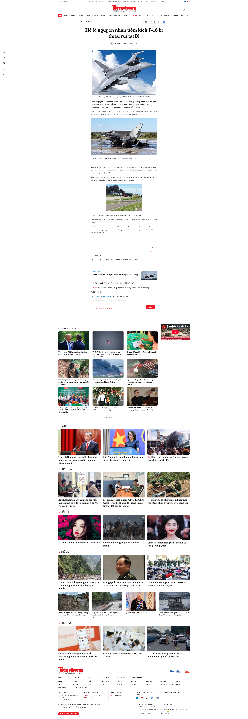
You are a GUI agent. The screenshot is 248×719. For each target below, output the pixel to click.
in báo (155, 22)
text (150, 22)
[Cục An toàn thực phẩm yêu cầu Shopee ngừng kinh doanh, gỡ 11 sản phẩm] (79, 638)
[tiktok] (148, 698)
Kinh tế (72, 15)
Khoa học (167, 15)
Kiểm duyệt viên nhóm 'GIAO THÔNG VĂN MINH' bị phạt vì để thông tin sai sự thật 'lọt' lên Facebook (123, 502)
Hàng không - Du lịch (166, 684)
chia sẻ (146, 22)
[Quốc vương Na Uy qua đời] (141, 601)
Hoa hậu (175, 15)
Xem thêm (188, 15)
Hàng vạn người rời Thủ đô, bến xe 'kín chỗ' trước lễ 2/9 (167, 458)
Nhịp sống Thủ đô (63, 688)
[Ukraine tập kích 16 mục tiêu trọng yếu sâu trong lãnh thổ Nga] (108, 368)
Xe (140, 15)
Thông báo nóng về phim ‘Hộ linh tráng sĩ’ (121, 544)
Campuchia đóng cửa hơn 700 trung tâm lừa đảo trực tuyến (166, 584)
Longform (121, 678)
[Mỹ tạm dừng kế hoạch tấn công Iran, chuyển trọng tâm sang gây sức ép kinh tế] (142, 368)
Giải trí (152, 15)
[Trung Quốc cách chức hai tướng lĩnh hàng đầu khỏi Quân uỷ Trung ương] (124, 567)
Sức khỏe (95, 15)
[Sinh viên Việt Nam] (176, 672)
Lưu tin (4, 63)
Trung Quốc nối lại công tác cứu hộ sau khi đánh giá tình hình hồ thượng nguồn (79, 585)
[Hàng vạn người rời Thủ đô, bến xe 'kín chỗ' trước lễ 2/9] (168, 441)
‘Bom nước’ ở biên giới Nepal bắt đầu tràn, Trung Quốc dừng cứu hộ (174, 613)
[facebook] (185, 1)
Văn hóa (145, 15)
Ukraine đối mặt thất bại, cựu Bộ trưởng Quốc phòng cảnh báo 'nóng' (141, 408)
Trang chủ (60, 15)
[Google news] (158, 698)
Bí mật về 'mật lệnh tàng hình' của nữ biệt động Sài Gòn (141, 353)
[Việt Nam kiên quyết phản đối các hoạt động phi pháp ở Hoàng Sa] (124, 441)
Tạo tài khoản (107, 296)
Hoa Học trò (142, 1)
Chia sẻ (4, 58)
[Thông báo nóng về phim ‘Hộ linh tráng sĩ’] (124, 527)
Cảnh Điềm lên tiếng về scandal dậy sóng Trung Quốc (166, 544)
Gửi (150, 307)
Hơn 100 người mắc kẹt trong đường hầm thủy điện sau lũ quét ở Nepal (73, 613)
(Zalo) (98, 695)
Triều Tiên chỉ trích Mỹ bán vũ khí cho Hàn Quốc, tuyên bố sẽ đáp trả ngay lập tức (107, 354)
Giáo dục (159, 15)
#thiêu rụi (109, 260)
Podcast (105, 678)
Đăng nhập (95, 296)
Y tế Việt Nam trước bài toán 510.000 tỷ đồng (123, 655)
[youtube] (188, 1)
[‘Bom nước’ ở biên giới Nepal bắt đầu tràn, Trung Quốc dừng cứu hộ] (174, 601)
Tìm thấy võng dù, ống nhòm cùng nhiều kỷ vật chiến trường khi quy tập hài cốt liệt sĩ (73, 382)
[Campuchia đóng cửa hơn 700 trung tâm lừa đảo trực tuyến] (168, 567)
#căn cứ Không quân (124, 260)
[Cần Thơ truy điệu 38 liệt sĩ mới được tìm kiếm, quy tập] (108, 396)
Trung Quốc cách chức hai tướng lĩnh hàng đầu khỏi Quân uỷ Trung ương (123, 584)
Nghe (4, 52)
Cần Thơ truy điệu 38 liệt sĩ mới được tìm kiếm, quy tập (107, 408)
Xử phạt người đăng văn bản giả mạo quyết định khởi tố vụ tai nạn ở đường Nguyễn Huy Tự (78, 502)
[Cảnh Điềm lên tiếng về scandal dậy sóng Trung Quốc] (168, 527)
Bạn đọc (148, 684)
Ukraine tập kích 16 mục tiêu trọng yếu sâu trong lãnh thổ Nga (107, 381)
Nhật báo (76, 678)
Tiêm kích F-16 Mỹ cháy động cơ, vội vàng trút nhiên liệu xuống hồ (124, 288)
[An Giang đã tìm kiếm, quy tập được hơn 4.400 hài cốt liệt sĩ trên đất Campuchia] (73, 396)
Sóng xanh (80, 15)
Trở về (4, 74)
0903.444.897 (116, 695)
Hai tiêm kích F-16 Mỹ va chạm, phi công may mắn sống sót (115, 275)
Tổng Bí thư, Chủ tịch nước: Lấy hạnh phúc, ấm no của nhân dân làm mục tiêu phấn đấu (78, 459)
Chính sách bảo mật (173, 692)
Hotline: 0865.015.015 (96, 1)
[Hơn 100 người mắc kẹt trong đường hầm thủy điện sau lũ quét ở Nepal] (73, 601)
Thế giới (102, 15)
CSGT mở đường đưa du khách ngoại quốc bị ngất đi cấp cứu (165, 655)
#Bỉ (136, 260)
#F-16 (94, 260)
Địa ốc (88, 15)
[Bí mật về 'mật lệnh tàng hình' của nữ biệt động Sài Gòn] (142, 340)
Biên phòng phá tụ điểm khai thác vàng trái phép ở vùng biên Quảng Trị (167, 501)
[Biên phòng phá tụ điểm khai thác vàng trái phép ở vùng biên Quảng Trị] (168, 484)
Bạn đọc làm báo (69, 714)
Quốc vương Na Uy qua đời (136, 612)
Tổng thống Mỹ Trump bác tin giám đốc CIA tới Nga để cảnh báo (72, 353)
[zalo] (152, 698)
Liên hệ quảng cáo (91, 692)
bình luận (159, 22)
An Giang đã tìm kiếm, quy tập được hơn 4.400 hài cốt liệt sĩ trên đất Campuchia (72, 409)
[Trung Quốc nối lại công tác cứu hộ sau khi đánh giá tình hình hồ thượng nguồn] (79, 567)
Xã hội (66, 15)
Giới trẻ (110, 15)
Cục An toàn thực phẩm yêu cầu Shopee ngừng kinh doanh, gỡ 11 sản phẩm (77, 656)
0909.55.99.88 (91, 695)
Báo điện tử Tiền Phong (124, 8)
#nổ (101, 260)
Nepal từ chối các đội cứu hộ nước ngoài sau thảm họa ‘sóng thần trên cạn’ (106, 614)
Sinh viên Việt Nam (129, 1)
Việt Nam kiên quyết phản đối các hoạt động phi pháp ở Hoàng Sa (123, 458)
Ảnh (88, 678)
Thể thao (125, 15)
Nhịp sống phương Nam (80, 688)
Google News (164, 22)
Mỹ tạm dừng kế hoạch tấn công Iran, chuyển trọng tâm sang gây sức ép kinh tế (142, 382)
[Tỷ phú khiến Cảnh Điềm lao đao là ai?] (79, 527)
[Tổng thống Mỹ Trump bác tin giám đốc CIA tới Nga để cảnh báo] (73, 340)
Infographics (136, 678)
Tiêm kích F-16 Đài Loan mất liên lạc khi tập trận (115, 283)
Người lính (134, 15)
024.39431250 (65, 699)
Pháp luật (117, 15)
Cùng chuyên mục (69, 328)
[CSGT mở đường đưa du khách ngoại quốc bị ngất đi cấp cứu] (168, 638)
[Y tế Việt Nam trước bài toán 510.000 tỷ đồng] (124, 638)
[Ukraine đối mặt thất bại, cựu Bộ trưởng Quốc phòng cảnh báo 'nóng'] (142, 396)
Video (181, 15)
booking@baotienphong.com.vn (96, 698)
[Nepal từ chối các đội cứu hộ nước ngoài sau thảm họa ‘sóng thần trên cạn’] (107, 601)
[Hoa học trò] (187, 672)
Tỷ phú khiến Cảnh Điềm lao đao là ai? (79, 542)
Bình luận (4, 69)
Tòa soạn (153, 1)
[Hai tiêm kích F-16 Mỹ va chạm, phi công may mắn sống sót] (149, 275)
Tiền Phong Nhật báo (113, 1)
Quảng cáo (163, 1)
